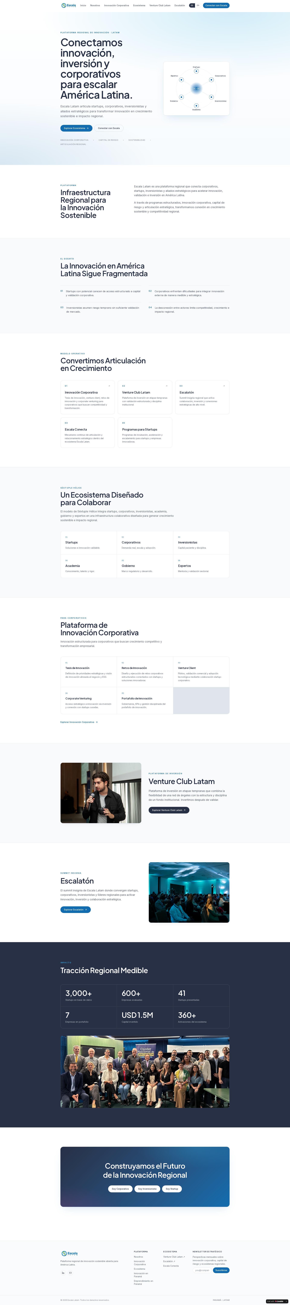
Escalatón (180, 5)
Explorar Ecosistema (74, 128)
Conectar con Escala (216, 5)
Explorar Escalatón (74, 909)
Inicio (83, 5)
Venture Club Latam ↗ (174, 1256)
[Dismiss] (286, 1301)
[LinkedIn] (63, 1273)
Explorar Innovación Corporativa (77, 722)
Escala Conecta (171, 1266)
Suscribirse (221, 1270)
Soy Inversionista (147, 1189)
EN (198, 5)
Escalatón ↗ (169, 1261)
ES (192, 5)
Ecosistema (139, 5)
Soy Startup (172, 1189)
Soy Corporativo (120, 1189)
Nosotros (95, 5)
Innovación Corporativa (116, 5)
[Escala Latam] (68, 5)
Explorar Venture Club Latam (167, 810)
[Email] (70, 1273)
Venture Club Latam (160, 5)
